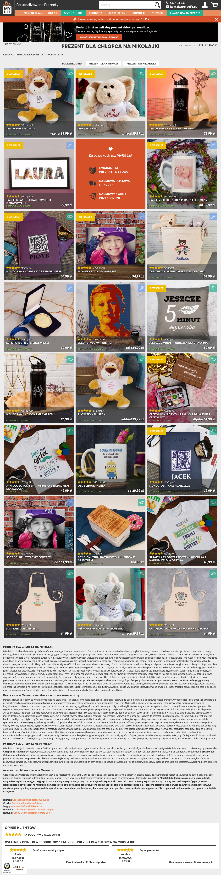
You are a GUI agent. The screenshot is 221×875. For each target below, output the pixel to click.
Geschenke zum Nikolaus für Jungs (30, 800)
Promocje (138, 13)
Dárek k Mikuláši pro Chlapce (27, 803)
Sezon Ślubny (73, 13)
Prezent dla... (32, 13)
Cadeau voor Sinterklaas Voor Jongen (34, 809)
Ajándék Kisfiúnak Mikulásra (26, 806)
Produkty (96, 13)
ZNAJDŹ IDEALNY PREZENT (185, 13)
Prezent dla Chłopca (103, 63)
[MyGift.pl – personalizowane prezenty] (7, 8)
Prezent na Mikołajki (141, 63)
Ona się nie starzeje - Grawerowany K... (191, 862)
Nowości (158, 13)
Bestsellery (117, 13)
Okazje (53, 13)
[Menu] (25, 863)
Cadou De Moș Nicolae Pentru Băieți (32, 813)
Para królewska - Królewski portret (86, 862)
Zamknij (216, 19)
